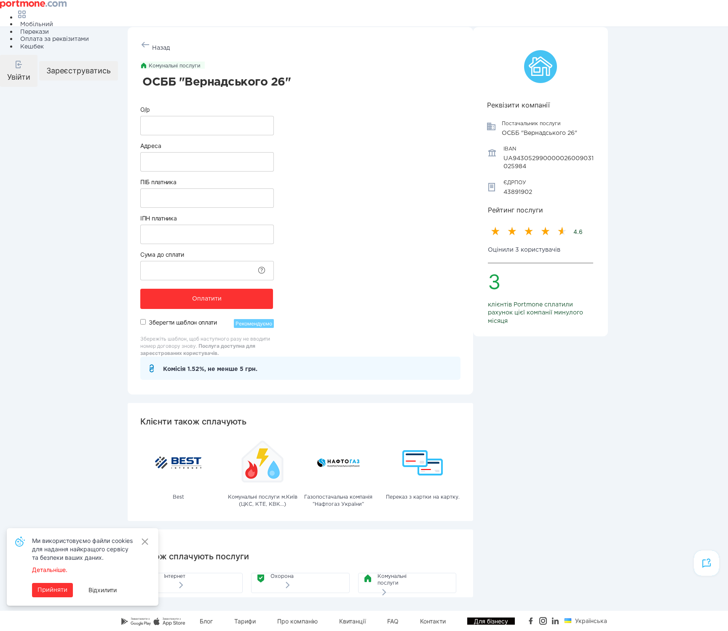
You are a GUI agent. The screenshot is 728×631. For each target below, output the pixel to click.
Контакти (433, 621)
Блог (206, 621)
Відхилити (102, 589)
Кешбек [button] (32, 46)
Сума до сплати (162, 254)
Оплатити (207, 298)
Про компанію (297, 621)
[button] (18, 71)
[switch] (143, 322)
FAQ (393, 621)
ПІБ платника (158, 181)
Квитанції (352, 621)
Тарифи (245, 621)
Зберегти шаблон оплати (183, 322)
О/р (145, 109)
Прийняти (52, 590)
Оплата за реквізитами (54, 39)
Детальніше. (49, 569)
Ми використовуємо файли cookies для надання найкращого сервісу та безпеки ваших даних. (82, 549)
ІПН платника (158, 218)
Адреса (150, 145)
